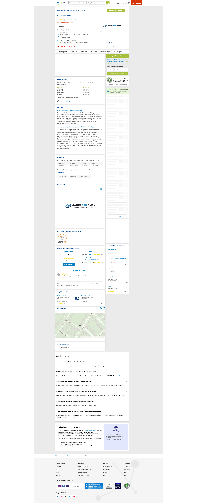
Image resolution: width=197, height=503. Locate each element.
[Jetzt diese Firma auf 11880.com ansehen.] (90, 254)
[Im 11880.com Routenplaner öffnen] (101, 307)
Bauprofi (110, 277)
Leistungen (83, 52)
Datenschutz (127, 469)
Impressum (127, 466)
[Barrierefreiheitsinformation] (126, 3)
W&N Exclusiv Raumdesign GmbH (117, 258)
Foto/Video (93, 52)
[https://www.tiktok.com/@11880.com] (66, 496)
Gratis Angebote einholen (116, 10)
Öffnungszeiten (63, 52)
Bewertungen (117, 52)
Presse (58, 475)
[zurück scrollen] (56, 51)
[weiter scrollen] (128, 51)
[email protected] (118, 376)
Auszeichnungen (105, 52)
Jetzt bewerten (68, 264)
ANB (125, 475)
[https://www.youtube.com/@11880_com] (74, 496)
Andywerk (111, 268)
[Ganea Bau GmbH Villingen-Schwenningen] (101, 189)
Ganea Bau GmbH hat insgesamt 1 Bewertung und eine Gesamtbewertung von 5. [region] (76, 405)
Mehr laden (118, 216)
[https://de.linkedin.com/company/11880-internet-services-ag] (70, 496)
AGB (125, 472)
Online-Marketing (82, 472)
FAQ (104, 475)
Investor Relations (61, 469)
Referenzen (106, 469)
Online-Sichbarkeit (83, 466)
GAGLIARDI (111, 249)
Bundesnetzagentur (91, 430)
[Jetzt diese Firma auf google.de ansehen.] (90, 262)
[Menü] (129, 3)
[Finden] (108, 2)
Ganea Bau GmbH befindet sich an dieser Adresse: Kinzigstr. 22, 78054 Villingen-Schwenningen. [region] (80, 366)
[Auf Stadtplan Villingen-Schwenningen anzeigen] (104, 308)
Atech (109, 286)
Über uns (74, 52)
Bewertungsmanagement (84, 469)
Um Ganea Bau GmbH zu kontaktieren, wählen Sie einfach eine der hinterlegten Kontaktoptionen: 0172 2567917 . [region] (89, 376)
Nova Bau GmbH (62, 295)
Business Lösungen (83, 475)
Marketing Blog (107, 466)
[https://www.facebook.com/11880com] (57, 496)
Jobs (57, 472)
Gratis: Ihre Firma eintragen (136, 3)
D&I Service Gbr (85, 295)
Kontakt (105, 472)
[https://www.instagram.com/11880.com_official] (61, 496)
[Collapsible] (126, 362)
